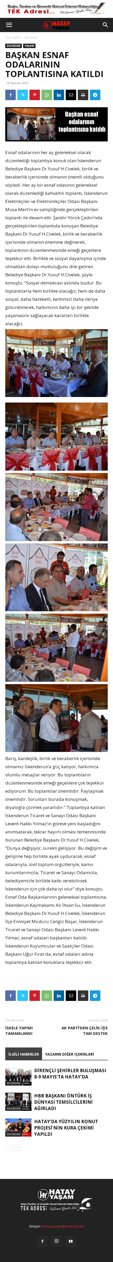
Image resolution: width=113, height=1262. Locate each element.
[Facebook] (10, 95)
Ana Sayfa (12, 37)
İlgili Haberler (23, 1054)
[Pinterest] (34, 95)
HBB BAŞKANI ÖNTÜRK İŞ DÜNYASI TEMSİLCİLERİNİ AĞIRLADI (63, 1102)
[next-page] (17, 1147)
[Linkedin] (59, 95)
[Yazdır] (83, 95)
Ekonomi (31, 37)
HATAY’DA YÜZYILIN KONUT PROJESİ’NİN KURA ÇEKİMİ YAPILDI (66, 1127)
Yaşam (29, 46)
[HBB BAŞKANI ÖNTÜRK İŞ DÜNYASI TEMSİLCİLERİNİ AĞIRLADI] (18, 1102)
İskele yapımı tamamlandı (19, 1030)
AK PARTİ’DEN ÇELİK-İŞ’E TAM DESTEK (84, 1030)
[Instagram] (56, 1241)
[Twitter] (22, 95)
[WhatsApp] (47, 95)
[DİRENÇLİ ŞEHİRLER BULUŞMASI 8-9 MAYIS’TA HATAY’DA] (18, 1076)
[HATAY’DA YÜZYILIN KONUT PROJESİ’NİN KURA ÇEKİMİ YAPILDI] (18, 1127)
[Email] (71, 95)
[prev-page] (8, 1147)
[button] (9, 25)
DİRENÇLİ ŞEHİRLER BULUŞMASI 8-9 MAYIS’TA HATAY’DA (70, 1073)
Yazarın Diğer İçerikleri (69, 1054)
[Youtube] (70, 1241)
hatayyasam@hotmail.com (63, 1226)
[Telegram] (95, 95)
